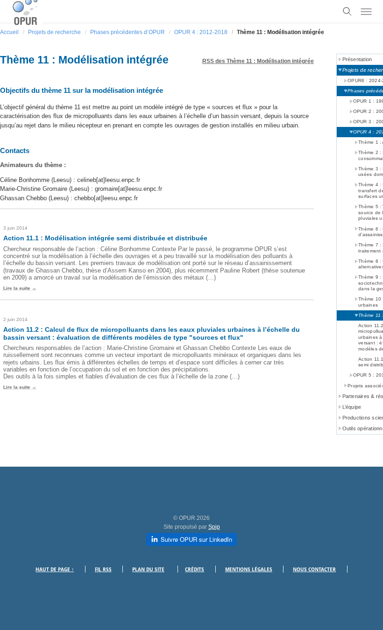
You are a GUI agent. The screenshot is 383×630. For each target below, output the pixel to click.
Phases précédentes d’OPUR (127, 32)
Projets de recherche (54, 32)
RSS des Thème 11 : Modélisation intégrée (258, 61)
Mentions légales (248, 570)
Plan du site (148, 570)
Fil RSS (103, 570)
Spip (214, 527)
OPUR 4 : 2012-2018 (200, 32)
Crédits (194, 570)
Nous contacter (314, 570)
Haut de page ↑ (54, 570)
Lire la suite (16, 288)
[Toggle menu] (366, 11)
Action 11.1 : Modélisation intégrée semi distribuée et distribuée (105, 238)
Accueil (9, 32)
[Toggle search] (347, 11)
